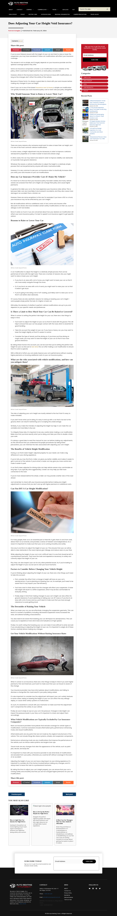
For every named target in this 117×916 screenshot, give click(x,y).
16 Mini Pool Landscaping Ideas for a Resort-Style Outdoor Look (97, 116)
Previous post (17, 794)
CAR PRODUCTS (88, 87)
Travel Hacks (94, 14)
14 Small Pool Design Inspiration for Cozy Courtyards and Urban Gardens (96, 131)
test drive (35, 347)
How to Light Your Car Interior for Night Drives (17, 821)
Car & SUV (65, 9)
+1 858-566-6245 (47, 893)
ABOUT (11, 9)
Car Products (83, 9)
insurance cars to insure (44, 87)
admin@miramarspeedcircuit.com (51, 897)
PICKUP (86, 91)
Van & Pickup (13, 14)
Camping (29, 9)
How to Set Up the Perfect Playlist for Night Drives (41, 812)
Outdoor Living (46, 14)
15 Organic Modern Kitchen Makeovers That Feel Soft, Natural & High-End (97, 123)
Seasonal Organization (62, 14)
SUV (73, 9)
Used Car (94, 9)
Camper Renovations (80, 14)
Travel (54, 9)
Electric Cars (33, 14)
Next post (69, 794)
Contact (19, 9)
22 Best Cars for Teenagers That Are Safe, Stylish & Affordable (64, 821)
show (20, 41)
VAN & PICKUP (88, 81)
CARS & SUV (87, 77)
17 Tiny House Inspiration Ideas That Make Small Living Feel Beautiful (98, 109)
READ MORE (23, 903)
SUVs (85, 84)
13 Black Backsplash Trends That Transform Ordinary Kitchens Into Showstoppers (98, 102)
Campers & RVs (42, 9)
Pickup (23, 14)
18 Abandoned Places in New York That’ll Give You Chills (98, 138)
